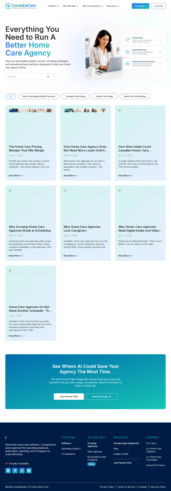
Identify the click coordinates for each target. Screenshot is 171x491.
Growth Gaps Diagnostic (126, 443)
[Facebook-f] (15, 470)
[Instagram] (22, 470)
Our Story (151, 443)
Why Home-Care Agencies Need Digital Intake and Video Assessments (138, 228)
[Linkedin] (8, 470)
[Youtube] (29, 470)
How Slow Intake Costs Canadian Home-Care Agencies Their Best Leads (137, 148)
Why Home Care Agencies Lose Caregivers (82, 228)
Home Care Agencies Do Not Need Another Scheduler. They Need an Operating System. (31, 309)
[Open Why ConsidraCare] (102, 6)
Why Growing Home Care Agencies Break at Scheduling (30, 228)
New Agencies (95, 451)
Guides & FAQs (121, 454)
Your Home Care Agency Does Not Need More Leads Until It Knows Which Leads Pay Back (85, 148)
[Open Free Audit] (146, 6)
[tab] (10, 96)
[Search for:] (24, 76)
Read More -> (16, 175)
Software (66, 443)
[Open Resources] (118, 6)
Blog (116, 448)
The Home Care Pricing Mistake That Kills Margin (26, 148)
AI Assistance (68, 454)
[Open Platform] (58, 6)
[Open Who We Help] (77, 6)
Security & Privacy (155, 465)
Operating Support (70, 448)
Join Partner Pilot (123, 462)
